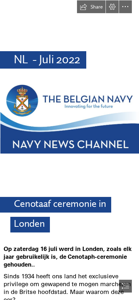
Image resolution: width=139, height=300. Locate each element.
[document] (69, 150)
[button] (91, 6)
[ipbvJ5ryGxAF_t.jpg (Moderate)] (69, 117)
